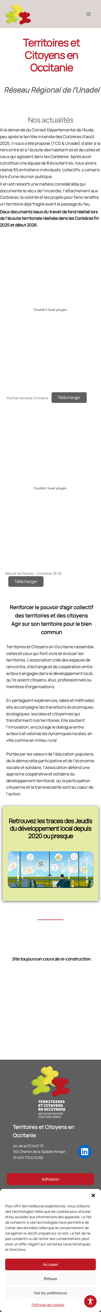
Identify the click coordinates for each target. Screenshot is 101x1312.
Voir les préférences (50, 1293)
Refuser (50, 1279)
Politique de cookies (48, 1304)
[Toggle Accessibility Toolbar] (90, 1301)
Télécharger (69, 397)
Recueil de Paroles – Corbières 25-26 (33, 573)
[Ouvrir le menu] (88, 14)
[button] (93, 1195)
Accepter (50, 1264)
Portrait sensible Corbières (27, 397)
